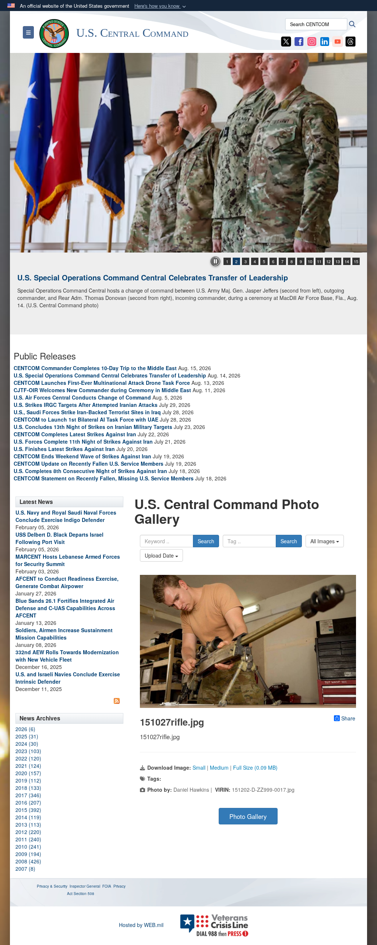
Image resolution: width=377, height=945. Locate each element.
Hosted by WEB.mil (141, 924)
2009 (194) (28, 854)
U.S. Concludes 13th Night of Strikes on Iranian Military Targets (93, 426)
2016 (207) (28, 802)
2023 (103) (28, 751)
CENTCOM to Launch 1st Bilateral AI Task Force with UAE (86, 419)
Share (348, 718)
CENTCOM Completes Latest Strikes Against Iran (75, 434)
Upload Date (160, 555)
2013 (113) (28, 824)
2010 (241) (28, 846)
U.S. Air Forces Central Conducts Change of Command (82, 397)
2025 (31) (26, 736)
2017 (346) (28, 795)
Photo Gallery (248, 816)
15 (356, 261)
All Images (323, 541)
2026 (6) (25, 729)
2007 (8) (25, 868)
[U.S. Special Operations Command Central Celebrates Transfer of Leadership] (188, 153)
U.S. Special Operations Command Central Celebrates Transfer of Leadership (152, 277)
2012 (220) (28, 831)
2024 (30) (26, 743)
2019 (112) (28, 780)
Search (206, 541)
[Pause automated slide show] (215, 261)
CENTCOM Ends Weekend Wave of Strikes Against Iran (82, 456)
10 (310, 261)
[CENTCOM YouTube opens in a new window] (337, 40)
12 (328, 261)
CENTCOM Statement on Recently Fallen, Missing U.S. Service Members (104, 478)
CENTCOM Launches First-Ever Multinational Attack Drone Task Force (102, 382)
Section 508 (84, 893)
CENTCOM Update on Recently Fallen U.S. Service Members (88, 463)
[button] (160, 6)
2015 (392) (28, 809)
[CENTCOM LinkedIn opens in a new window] (325, 40)
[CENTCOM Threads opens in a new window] (350, 40)
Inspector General (85, 886)
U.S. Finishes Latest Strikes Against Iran (64, 448)
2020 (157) (28, 773)
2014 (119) (28, 817)
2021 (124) (28, 765)
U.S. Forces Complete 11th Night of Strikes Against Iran (83, 441)
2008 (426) (28, 861)
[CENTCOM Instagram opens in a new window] (312, 40)
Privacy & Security (52, 886)
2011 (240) (28, 839)
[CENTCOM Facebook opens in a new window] (299, 40)
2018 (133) (28, 787)
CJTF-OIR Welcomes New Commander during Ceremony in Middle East (102, 390)
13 (337, 261)
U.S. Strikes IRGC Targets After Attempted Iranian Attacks (86, 404)
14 (347, 261)
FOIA (106, 886)
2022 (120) (28, 758)
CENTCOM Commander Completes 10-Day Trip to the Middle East (95, 368)
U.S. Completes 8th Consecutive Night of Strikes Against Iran (90, 471)
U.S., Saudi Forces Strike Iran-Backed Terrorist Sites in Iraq (87, 412)
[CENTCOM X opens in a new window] (286, 40)
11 (319, 261)
